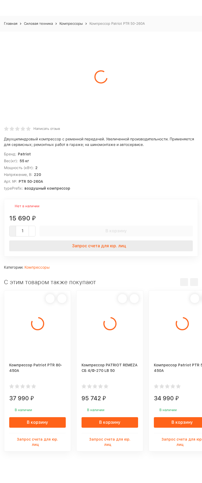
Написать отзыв (46, 128)
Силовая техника (38, 23)
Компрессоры (71, 23)
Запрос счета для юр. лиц (99, 245)
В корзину (116, 230)
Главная (10, 23)
